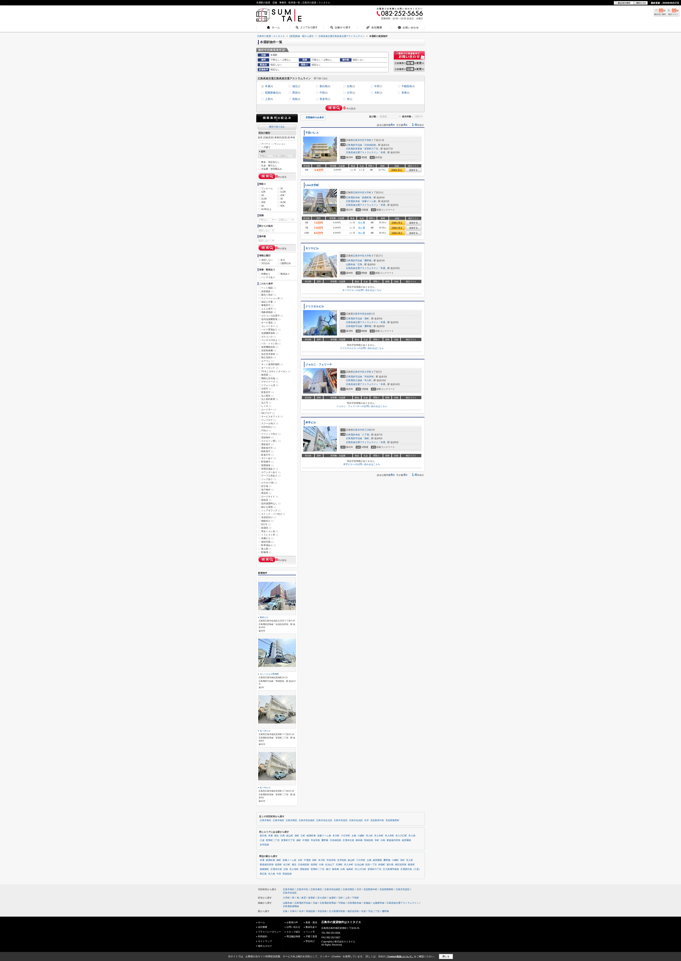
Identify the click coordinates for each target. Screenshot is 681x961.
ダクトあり (268, 458)
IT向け (266, 430)
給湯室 (266, 527)
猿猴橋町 (264, 869)
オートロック (269, 368)
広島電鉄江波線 (354, 380)
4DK (282, 205)
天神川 (293, 911)
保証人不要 (268, 302)
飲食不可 (267, 455)
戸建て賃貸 (311, 936)
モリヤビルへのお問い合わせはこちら (361, 290)
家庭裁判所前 (393, 840)
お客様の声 (292, 922)
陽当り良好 (268, 294)
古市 (351, 92)
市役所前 (369, 376)
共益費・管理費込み (271, 169)
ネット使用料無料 (272, 364)
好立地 (266, 486)
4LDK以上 (266, 209)
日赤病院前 (370, 145)
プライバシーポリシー (269, 931)
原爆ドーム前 (369, 201)
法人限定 (267, 395)
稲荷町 (278, 864)
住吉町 (367, 313)
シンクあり (268, 479)
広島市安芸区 (341, 820)
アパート (265, 144)
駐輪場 (266, 552)
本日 (282, 260)
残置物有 (267, 465)
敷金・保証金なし (270, 162)
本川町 (336, 835)
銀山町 (289, 835)
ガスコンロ (268, 336)
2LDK (264, 198)
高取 (296, 98)
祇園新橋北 (273, 92)
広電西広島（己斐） (410, 869)
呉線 (315, 903)
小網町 (361, 835)
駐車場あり (268, 545)
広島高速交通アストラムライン (362, 152)
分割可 (266, 388)
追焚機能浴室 (269, 347)
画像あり (265, 273)
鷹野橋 (367, 260)
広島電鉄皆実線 (354, 148)
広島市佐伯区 (356, 820)
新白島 (325, 86)
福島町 (349, 869)
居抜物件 (267, 437)
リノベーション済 (272, 298)
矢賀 (363, 911)
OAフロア (268, 413)
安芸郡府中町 (377, 820)
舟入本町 (378, 835)
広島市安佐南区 (307, 820)
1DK (263, 191)
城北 (296, 86)
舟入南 (411, 835)
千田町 (367, 140)
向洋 (301, 911)
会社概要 (262, 927)
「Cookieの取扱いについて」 (400, 956)
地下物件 (267, 489)
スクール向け (269, 423)
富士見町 (322, 897)
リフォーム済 (269, 385)
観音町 (411, 864)
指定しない (267, 260)
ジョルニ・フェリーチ (318, 364)
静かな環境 (268, 507)
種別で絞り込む (277, 126)
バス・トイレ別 (270, 343)
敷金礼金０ (311, 927)
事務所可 (267, 305)
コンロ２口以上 (270, 340)
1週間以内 (285, 263)
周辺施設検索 (293, 936)
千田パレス (312, 132)
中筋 (324, 92)
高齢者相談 (268, 312)
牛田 (378, 86)
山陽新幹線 (378, 903)
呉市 (366, 820)
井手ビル (310, 422)
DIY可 (265, 524)
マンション (280, 144)
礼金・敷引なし (269, 165)
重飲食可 (267, 444)
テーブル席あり (270, 475)
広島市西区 (291, 820)
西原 (296, 92)
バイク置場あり (270, 329)
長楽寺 (325, 98)
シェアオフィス (270, 510)
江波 (262, 840)
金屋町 (332, 897)
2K (262, 195)
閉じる (445, 956)
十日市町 (345, 835)
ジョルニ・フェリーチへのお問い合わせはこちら (361, 406)
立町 (303, 835)
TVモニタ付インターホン (275, 371)
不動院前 (408, 86)
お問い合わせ (293, 927)
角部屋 (266, 374)
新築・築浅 (311, 922)
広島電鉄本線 (353, 197)
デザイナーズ (269, 381)
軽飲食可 (267, 451)
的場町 (381, 864)
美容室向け (268, 517)
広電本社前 (348, 840)
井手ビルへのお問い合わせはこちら (361, 464)
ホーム (261, 922)
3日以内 (265, 263)
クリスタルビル (314, 306)
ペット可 (310, 931)
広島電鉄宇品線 (354, 145)
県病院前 (368, 840)
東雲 (303, 897)
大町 (378, 92)
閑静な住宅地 (269, 378)
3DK (263, 202)
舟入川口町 (401, 835)
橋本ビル (264, 617)
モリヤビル (312, 248)
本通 (269, 86)
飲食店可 (267, 392)
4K (262, 205)
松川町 (286, 864)
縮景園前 (406, 840)
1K (281, 188)
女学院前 (264, 844)
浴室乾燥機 (268, 350)
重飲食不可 (268, 448)
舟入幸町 (389, 835)
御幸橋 (359, 840)
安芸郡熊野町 (392, 820)
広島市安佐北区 (324, 820)
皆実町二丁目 (273, 840)
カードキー (268, 409)
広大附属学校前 (391, 869)
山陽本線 (350, 264)
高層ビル (267, 538)
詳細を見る (396, 170)
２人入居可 (268, 308)
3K (281, 198)
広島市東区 (265, 820)
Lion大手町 (312, 185)
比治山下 (329, 864)
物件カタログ (265, 946)
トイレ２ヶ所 (269, 534)
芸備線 (367, 903)
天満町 (339, 864)
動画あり (285, 273)
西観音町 (304, 869)
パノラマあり (268, 277)
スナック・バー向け (273, 514)
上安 (269, 98)
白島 (351, 86)
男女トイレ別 (269, 531)
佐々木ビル (265, 731)
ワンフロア (268, 420)
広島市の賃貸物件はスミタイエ (341, 922)
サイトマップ (265, 941)
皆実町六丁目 (371, 148)
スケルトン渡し (270, 440)
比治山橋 (359, 864)
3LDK (283, 202)
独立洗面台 (268, 357)
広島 (360, 264)
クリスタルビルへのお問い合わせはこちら (362, 348)
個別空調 (267, 541)
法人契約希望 (269, 399)
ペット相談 (268, 287)
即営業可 (267, 461)
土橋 (353, 835)
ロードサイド (269, 496)
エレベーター (269, 326)
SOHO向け (268, 427)
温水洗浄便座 (269, 354)
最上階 (266, 548)
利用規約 (262, 936)
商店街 (266, 493)
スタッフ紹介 (293, 931)
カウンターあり (270, 472)
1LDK (283, 191)
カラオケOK (269, 482)
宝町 (340, 897)
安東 (405, 92)
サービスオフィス (272, 416)
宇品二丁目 (374, 911)
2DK (282, 195)
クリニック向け (270, 434)
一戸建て (265, 147)
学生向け (310, 941)
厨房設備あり (269, 468)
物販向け (267, 521)
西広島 (263, 874)
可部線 (341, 903)
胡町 (297, 835)
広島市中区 (358, 140)
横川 (328, 869)
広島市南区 (278, 820)
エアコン (267, 361)
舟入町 (367, 380)
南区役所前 (400, 864)
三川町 (367, 429)
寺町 (377, 840)
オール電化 (268, 322)
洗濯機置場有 (269, 333)
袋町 (366, 318)
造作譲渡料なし (270, 503)
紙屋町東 (366, 197)
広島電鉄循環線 (291, 906)
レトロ (266, 406)
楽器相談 (267, 291)
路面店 (266, 500)
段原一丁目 (371, 864)
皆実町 (311, 897)
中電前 (305, 840)
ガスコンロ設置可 (272, 315)
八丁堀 (365, 434)
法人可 (266, 402)
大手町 (367, 192)
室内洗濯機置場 (270, 319)
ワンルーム (267, 188)
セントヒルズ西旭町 (269, 674)
